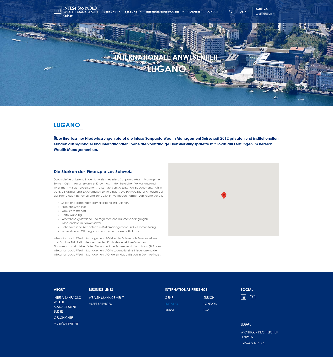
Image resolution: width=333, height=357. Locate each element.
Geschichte (63, 318)
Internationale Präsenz (162, 11)
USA (206, 310)
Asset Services (100, 304)
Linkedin (243, 297)
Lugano (171, 304)
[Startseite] (77, 11)
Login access (265, 13)
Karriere (194, 11)
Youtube (252, 297)
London (210, 304)
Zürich (209, 297)
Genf (169, 297)
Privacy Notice (253, 343)
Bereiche (131, 11)
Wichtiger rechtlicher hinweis (259, 334)
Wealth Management (106, 297)
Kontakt (212, 11)
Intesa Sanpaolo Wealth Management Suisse (67, 304)
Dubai (169, 310)
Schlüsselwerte (66, 324)
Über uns (110, 11)
